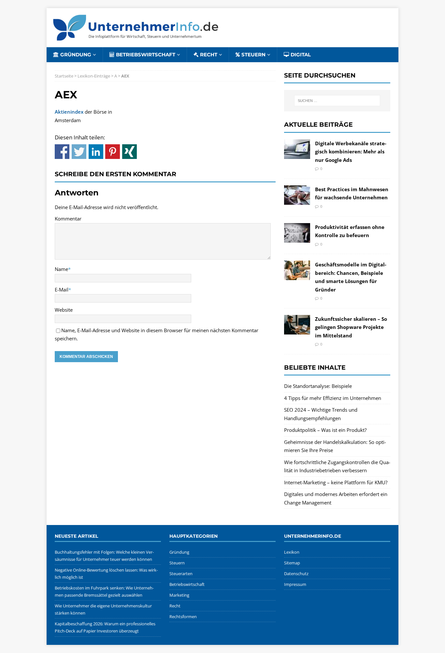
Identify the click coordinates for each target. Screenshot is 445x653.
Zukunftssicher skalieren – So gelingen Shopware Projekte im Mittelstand (351, 327)
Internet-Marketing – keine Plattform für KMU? (335, 482)
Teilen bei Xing (129, 151)
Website (64, 309)
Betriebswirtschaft (145, 54)
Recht (208, 54)
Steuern (253, 54)
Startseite (64, 76)
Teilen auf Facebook (62, 151)
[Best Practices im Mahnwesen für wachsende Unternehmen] (297, 200)
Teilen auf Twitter (79, 151)
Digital (301, 54)
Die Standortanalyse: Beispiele (318, 386)
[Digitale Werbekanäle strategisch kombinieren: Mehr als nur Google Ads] (297, 154)
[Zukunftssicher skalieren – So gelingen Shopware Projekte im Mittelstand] (297, 330)
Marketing (179, 595)
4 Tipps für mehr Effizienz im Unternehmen (332, 398)
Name (61, 269)
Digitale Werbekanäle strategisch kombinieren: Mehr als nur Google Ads (350, 151)
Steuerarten (181, 573)
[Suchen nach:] (337, 100)
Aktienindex (69, 111)
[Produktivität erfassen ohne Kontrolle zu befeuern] (297, 238)
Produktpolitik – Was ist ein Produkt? (325, 430)
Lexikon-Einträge (94, 76)
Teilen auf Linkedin (96, 151)
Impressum (295, 584)
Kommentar (68, 218)
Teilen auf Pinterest (112, 151)
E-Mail (61, 289)
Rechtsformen (183, 616)
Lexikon (291, 552)
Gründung (75, 54)
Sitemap (292, 563)
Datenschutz (296, 573)
